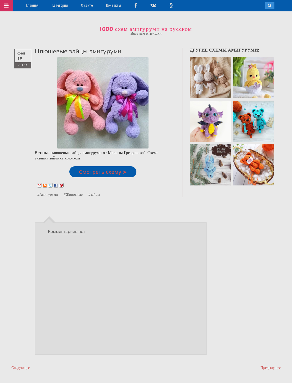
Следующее (20, 368)
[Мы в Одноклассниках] (171, 5)
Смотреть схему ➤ (103, 171)
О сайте (87, 5)
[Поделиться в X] (50, 185)
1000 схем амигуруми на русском (146, 29)
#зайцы (94, 194)
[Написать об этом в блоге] (45, 185)
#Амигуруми (47, 194)
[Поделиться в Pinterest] (61, 185)
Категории (60, 5)
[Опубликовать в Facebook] (56, 185)
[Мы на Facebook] (135, 5)
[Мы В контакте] (153, 5)
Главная (32, 5)
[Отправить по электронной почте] (39, 185)
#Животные (73, 194)
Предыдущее (271, 368)
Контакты (113, 5)
